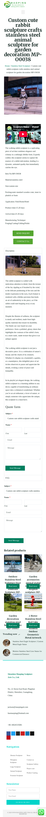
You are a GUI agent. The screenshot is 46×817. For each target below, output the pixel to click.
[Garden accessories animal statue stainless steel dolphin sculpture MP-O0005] (33, 563)
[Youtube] (23, 733)
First (7, 433)
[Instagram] (18, 733)
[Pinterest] (9, 738)
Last (25, 433)
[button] (23, 12)
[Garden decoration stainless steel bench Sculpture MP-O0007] (13, 602)
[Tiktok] (32, 733)
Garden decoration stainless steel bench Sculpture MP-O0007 (13, 622)
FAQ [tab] (7, 478)
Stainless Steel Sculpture (20, 66)
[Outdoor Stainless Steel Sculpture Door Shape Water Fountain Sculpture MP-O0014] (13, 563)
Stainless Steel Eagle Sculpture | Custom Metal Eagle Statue (28, 642)
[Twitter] (13, 733)
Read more (13, 586)
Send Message (15, 468)
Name (9, 425)
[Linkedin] (27, 733)
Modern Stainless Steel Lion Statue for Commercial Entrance (27, 652)
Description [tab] (9, 251)
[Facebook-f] (9, 733)
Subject (9, 414)
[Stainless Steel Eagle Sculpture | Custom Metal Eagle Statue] (6, 643)
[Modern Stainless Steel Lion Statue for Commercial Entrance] (6, 652)
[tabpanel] (23, 364)
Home (7, 66)
